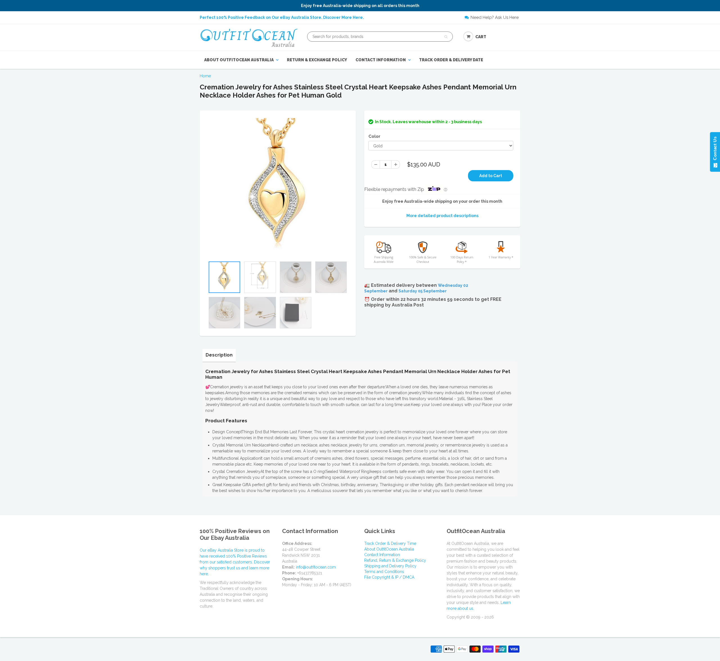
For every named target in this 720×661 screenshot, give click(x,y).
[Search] (446, 36)
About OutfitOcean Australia (239, 60)
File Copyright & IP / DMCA (389, 577)
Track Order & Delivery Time (390, 543)
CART (480, 37)
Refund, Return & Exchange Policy (395, 560)
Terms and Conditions (384, 571)
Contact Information (381, 60)
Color (374, 136)
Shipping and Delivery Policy (390, 566)
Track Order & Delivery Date (451, 60)
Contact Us (714, 149)
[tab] (219, 355)
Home (205, 76)
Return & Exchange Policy (317, 60)
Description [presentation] (219, 355)
